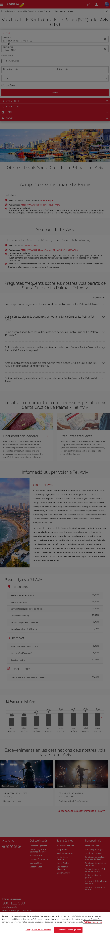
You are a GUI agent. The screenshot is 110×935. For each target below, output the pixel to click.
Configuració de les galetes (38, 929)
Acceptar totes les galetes (68, 929)
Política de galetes (93, 922)
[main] (55, 923)
